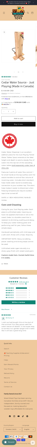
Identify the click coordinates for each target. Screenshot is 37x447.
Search (6, 349)
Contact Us (8, 387)
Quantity (4, 107)
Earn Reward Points (11, 364)
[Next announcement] (33, 2)
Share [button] (6, 264)
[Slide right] (23, 72)
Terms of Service (10, 382)
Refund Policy (9, 373)
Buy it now (18, 124)
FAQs (6, 360)
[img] (6, 315)
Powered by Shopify (26, 443)
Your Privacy (8, 369)
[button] (4, 13)
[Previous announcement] (3, 2)
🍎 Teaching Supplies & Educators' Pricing (16, 354)
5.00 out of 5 (24, 282)
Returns (7, 378)
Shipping (4, 93)
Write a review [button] (18, 302)
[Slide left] (14, 72)
